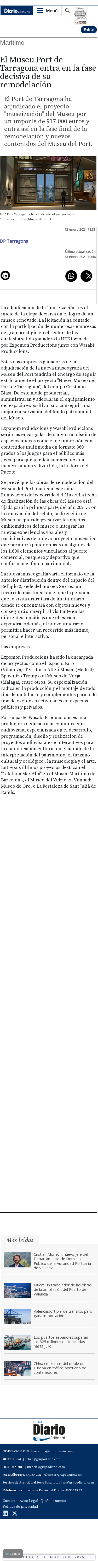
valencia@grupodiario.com (62, 1475)
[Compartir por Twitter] (86, 276)
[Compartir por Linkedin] (5, 275)
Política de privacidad (20, 1506)
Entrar (89, 29)
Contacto (10, 1501)
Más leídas (19, 1240)
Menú (51, 11)
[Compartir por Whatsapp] (71, 276)
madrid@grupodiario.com (46, 1467)
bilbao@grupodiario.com (43, 1459)
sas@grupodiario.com (78, 1483)
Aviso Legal (29, 1501)
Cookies (12, 1554)
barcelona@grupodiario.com (52, 1451)
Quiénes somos (53, 1501)
